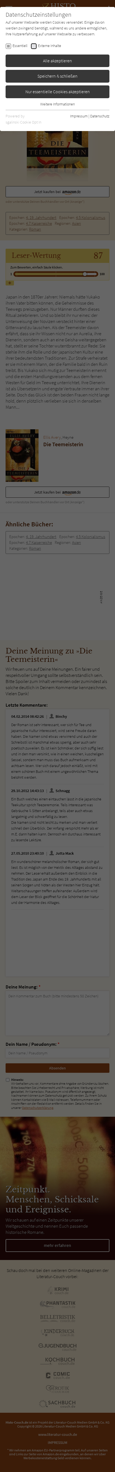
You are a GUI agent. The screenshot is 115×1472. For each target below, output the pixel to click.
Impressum (79, 116)
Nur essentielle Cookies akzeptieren (57, 91)
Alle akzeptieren (57, 60)
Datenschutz (99, 116)
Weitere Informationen (57, 104)
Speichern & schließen (57, 76)
